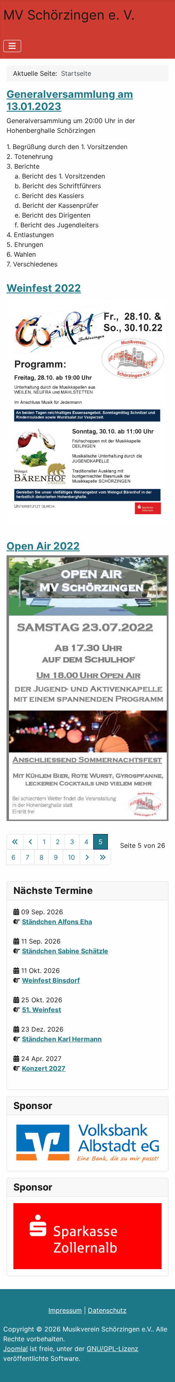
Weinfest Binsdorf (51, 980)
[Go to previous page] (30, 841)
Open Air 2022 (43, 546)
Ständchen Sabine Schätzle (65, 951)
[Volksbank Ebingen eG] (87, 1142)
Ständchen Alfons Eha (57, 922)
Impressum (65, 1310)
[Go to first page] (15, 841)
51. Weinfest (41, 1010)
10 (71, 857)
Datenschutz (107, 1310)
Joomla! (15, 1349)
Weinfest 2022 (44, 288)
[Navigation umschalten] (12, 46)
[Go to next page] (87, 857)
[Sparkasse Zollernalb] (87, 1236)
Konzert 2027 (44, 1068)
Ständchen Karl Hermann (62, 1039)
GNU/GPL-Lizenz (112, 1349)
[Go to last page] (102, 857)
